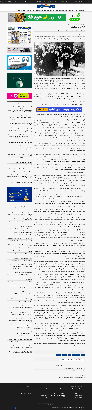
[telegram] (73, 352)
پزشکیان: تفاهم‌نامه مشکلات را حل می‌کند (24, 287)
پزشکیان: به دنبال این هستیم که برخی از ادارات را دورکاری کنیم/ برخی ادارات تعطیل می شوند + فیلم (19, 120)
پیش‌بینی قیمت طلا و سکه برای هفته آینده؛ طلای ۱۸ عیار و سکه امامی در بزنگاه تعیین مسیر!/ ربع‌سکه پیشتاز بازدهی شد (20, 137)
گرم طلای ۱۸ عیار (4, 1)
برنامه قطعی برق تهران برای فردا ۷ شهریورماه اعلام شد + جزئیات (20, 117)
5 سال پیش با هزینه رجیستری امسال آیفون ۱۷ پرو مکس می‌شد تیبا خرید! (20, 315)
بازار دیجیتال (52, 10)
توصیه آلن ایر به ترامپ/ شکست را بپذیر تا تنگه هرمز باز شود (21, 285)
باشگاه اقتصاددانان (42, 10)
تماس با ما (45, 388)
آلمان (83, 355)
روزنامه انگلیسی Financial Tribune (59, 401)
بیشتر (19, 10)
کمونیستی (64, 355)
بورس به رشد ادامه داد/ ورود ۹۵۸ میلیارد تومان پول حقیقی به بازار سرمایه (20, 269)
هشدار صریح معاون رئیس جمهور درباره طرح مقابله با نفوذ (21, 312)
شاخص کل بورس (34, 1)
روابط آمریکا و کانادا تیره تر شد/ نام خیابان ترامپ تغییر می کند (21, 212)
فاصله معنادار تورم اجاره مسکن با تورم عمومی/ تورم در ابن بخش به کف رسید (20, 336)
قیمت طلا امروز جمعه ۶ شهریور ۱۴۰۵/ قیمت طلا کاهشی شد (21, 115)
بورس (66, 10)
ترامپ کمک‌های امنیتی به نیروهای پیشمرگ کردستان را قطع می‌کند (20, 174)
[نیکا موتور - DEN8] (19, 50)
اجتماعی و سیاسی (76, 355)
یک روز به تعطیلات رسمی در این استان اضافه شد (23, 151)
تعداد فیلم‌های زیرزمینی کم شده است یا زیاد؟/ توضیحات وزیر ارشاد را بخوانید (19, 282)
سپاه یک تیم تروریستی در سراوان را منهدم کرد (24, 210)
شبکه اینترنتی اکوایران (78, 393)
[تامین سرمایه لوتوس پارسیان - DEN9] (19, 80)
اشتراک (46, 393)
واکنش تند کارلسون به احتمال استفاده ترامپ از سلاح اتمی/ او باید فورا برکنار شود (20, 321)
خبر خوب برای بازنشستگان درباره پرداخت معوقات (23, 160)
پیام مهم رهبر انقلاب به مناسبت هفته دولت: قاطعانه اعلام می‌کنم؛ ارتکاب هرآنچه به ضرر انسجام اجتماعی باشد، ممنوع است (20, 127)
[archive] (39, 404)
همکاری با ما (45, 397)
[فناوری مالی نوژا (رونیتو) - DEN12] (19, 194)
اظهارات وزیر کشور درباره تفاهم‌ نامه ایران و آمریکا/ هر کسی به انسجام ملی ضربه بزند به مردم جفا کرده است (21, 235)
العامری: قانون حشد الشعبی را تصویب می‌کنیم (24, 162)
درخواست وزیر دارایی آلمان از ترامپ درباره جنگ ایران (22, 180)
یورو (73, 1)
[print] (71, 352)
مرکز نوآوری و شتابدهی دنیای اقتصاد (58, 393)
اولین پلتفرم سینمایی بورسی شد (26, 226)
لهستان (58, 355)
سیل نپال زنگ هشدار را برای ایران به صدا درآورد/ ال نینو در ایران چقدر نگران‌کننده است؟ (20, 330)
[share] (44, 404)
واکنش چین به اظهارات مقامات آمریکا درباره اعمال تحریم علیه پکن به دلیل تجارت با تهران (20, 143)
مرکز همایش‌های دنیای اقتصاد (59, 391)
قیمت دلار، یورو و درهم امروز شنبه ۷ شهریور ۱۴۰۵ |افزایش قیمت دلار (20, 241)
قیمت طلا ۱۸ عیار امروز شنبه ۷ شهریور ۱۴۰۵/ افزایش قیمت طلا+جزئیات (21, 250)
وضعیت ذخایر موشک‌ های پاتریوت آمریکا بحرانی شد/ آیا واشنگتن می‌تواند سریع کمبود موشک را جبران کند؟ (20, 229)
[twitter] (78, 352)
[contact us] (41, 404)
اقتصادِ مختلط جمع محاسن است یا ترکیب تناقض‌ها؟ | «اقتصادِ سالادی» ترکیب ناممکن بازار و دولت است (21, 107)
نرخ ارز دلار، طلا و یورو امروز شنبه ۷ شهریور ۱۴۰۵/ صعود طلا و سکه (19, 238)
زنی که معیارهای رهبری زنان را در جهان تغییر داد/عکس (75, 368)
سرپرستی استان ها (44, 395)
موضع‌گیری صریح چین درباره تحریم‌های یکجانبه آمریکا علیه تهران (20, 266)
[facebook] (80, 352)
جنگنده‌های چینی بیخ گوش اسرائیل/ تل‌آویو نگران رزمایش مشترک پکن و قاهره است (20, 261)
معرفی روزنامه (27, 388)
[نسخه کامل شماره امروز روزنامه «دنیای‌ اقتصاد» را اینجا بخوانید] (19, 34)
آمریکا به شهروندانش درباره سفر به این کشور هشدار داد (22, 258)
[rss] (46, 404)
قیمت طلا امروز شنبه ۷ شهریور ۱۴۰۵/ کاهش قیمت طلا (22, 247)
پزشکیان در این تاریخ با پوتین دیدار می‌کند (24, 333)
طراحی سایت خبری (12, 407)
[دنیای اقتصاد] (46, 6)
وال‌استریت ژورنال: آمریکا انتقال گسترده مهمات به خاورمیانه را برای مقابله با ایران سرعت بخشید (20, 146)
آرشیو (33, 10)
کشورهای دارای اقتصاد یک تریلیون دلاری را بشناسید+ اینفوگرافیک (20, 277)
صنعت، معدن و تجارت (59, 10)
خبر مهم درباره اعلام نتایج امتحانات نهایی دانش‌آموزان (22, 345)
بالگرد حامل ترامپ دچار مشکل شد (26, 157)
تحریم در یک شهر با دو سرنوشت (79, 370)
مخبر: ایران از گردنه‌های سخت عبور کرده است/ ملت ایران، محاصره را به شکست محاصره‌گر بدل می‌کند (20, 215)
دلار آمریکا (19, 1)
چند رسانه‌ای (28, 10)
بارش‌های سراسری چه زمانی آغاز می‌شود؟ (24, 256)
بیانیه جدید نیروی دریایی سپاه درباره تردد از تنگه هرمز (22, 327)
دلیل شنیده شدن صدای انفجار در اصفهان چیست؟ (23, 310)
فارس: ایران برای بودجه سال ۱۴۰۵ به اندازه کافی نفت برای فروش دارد (20, 298)
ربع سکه (86, 1)
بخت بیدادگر (82, 375)
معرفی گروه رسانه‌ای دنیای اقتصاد (76, 388)
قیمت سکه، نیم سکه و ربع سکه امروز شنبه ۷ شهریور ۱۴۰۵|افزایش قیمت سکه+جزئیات (20, 245)
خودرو (48, 10)
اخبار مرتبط (59, 365)
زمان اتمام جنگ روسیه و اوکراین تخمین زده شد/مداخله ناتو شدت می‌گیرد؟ (71, 377)
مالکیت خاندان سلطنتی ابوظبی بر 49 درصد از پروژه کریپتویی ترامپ (20, 301)
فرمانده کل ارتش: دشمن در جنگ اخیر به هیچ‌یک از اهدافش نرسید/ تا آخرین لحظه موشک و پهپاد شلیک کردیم (20, 290)
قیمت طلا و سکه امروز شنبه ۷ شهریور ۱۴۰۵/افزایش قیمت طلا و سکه (19, 253)
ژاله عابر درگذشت (29, 149)
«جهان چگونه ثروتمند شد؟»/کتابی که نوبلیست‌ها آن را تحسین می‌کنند (19, 274)
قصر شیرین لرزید (29, 279)
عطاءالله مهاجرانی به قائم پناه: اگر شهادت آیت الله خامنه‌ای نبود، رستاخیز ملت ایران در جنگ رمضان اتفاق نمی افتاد (21, 124)
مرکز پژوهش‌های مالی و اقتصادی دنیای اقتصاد (58, 396)
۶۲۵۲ (80, 30)
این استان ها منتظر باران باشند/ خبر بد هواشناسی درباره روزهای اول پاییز (20, 155)
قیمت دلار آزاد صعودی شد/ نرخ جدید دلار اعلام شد (23, 232)
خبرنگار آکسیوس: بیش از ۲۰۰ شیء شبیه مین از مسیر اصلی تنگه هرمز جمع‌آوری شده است (19, 177)
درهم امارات (61, 1)
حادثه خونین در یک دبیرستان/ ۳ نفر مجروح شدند (23, 140)
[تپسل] (37, 107)
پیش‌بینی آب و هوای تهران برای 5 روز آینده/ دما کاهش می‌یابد (20, 264)
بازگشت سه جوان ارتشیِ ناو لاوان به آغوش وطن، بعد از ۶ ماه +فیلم (20, 134)
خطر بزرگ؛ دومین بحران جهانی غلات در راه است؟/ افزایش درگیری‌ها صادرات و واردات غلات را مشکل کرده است (20, 324)
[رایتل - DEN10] (19, 96)
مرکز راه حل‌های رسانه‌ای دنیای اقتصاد (58, 398)
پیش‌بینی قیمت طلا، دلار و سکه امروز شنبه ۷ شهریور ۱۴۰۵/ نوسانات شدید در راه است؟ (20, 131)
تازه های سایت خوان (19, 207)
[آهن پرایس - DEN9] (19, 63)
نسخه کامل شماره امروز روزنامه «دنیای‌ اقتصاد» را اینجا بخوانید (19, 45)
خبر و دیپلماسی (81, 10)
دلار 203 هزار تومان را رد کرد (27, 295)
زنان (69, 355)
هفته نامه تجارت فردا (78, 395)
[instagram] (53, 404)
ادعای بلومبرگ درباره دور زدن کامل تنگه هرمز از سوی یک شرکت (20, 307)
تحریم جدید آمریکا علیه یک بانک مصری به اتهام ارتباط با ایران (21, 182)
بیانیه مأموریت (27, 391)
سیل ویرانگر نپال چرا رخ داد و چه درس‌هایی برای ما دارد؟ (21, 318)
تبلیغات (46, 391)
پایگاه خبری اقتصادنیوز (78, 397)
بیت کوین (48, 1)
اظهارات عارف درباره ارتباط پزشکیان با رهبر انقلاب (23, 272)
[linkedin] (76, 352)
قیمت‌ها (37, 10)
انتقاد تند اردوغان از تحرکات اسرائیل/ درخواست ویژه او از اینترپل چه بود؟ (20, 169)
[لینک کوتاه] (82, 352)
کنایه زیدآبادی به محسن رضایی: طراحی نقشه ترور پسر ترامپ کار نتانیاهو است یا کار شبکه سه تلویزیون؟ (20, 165)
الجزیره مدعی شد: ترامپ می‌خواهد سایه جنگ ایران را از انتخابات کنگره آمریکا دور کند (20, 219)
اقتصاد (76, 10)
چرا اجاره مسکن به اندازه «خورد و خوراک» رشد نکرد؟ (22, 171)
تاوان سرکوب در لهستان (81, 373)
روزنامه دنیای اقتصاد (78, 391)
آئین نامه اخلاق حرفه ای (25, 393)
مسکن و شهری (70, 10)
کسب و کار (23, 10)
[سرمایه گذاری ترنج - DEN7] (46, 17)
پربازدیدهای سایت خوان (19, 104)
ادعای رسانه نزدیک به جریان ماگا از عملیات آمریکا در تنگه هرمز (21, 347)
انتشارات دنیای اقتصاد (61, 388)
